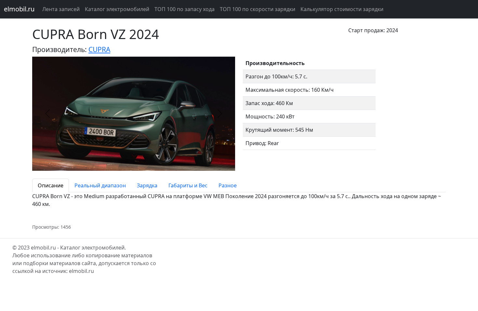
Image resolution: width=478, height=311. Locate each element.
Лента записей (61, 9)
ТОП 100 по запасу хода (184, 9)
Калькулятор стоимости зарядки (341, 9)
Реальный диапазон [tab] (100, 185)
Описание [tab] (50, 185)
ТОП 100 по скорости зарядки (257, 9)
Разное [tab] (228, 185)
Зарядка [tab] (147, 185)
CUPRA (99, 49)
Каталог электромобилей (117, 9)
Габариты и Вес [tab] (187, 185)
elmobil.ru (19, 9)
